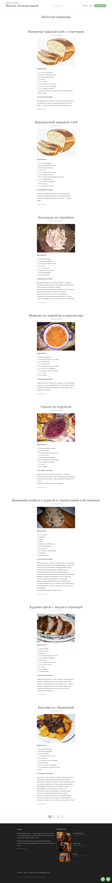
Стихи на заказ (32, 872)
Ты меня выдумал (78, 833)
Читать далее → (42, 109)
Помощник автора (44, 872)
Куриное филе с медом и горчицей (56, 607)
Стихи (25, 872)
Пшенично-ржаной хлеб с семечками (56, 32)
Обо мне (19, 872)
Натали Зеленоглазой (22, 6)
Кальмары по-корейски (56, 217)
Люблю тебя (76, 843)
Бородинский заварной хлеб (56, 122)
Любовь (75, 854)
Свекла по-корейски (56, 407)
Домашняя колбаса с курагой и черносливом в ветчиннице (56, 500)
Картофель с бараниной (56, 707)
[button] (108, 879)
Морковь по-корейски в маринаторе (56, 315)
